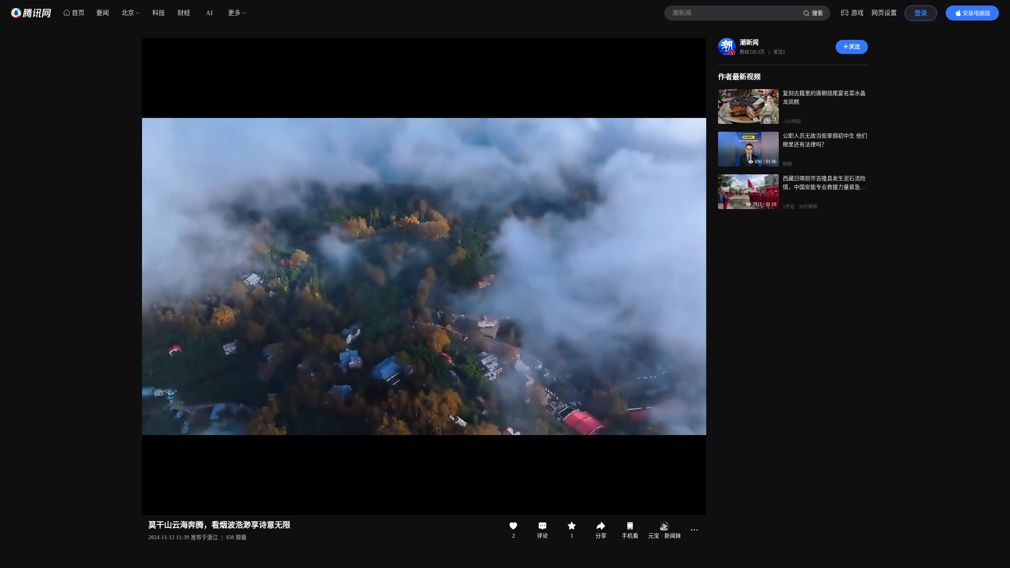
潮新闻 (749, 42)
